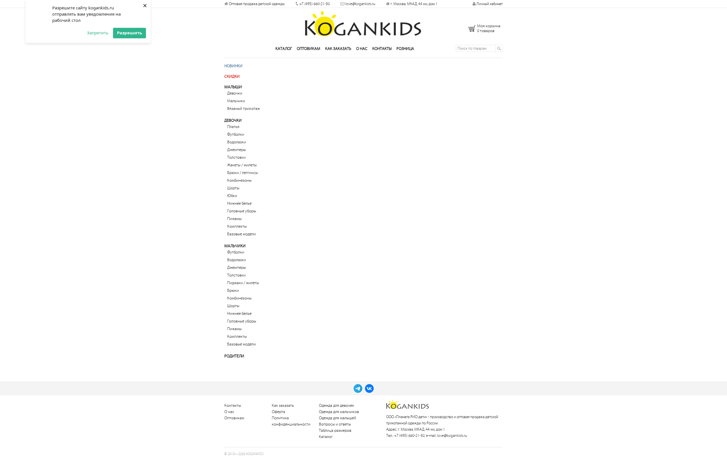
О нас (361, 48)
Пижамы (234, 218)
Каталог (283, 48)
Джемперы (236, 149)
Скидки (232, 76)
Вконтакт (369, 388)
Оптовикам (308, 48)
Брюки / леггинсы (242, 172)
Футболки (235, 134)
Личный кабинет (489, 3)
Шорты (233, 188)
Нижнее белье (239, 203)
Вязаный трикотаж (243, 108)
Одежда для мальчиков (339, 411)
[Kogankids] (364, 23)
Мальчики (236, 101)
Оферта (278, 411)
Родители (234, 356)
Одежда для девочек (336, 405)
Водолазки (236, 142)
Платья (233, 126)
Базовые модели (241, 234)
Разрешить (129, 32)
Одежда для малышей (337, 418)
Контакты (382, 48)
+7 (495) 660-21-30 (314, 3)
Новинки (233, 66)
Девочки (234, 93)
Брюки (233, 290)
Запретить (97, 32)
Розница (405, 48)
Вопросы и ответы (335, 424)
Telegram (358, 388)
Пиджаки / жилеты (243, 282)
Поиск (498, 48)
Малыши (233, 87)
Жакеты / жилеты (242, 165)
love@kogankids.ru (360, 3)
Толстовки (236, 157)
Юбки (232, 195)
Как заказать (338, 48)
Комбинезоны (239, 180)
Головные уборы (241, 211)
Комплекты (237, 226)
